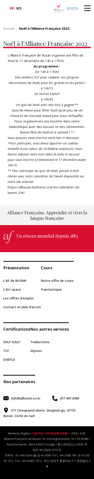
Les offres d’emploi (18, 298)
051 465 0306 (69, 398)
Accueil (9, 28)
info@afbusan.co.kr (25, 398)
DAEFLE (9, 359)
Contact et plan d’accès (22, 307)
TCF (6, 350)
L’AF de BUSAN (14, 280)
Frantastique (51, 289)
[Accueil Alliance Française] (66, 8)
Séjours (36, 350)
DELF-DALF (11, 342)
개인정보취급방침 (56, 433)
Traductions (40, 342)
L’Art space (12, 289)
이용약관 (37, 433)
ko (18, 8)
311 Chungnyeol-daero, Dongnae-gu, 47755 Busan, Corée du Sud (39, 413)
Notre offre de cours (57, 280)
